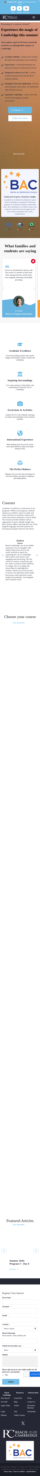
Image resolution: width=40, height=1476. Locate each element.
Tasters (16, 1405)
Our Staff (4, 1402)
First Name (7, 1298)
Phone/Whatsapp (8, 1333)
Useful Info (18, 1398)
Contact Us (31, 1402)
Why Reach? (5, 1398)
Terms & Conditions (19, 1471)
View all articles (18, 1225)
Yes (6, 1375)
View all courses (19, 623)
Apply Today (5, 1405)
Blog (15, 1402)
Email (5, 1315)
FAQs (29, 1398)
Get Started (15, 110)
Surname (6, 1306)
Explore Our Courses (20, 118)
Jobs (15, 1411)
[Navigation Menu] (34, 17)
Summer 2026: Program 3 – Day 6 (19, 1262)
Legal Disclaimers (31, 1471)
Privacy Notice (8, 1471)
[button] (2, 288)
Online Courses (19, 1415)
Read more (12, 1269)
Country (6, 1324)
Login (3, 1411)
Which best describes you (12, 1346)
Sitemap (3, 1415)
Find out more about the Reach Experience (21, 488)
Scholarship (31, 1411)
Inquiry (5, 1355)
